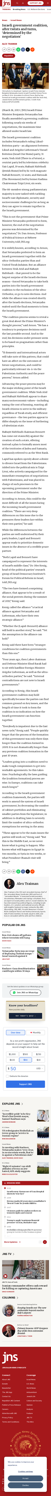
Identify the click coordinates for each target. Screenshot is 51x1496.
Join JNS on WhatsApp (27, 992)
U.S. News (5, 1111)
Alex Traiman (9, 44)
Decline (25, 1485)
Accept (25, 1478)
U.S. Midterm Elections (36, 9)
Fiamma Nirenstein (24, 1316)
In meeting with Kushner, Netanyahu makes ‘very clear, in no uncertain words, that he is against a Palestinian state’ (17, 1151)
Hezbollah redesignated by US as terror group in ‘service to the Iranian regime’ (24, 1231)
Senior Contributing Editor (27, 1304)
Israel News (16, 20)
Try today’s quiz (25, 1016)
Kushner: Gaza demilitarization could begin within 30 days (18, 969)
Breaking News (13, 1183)
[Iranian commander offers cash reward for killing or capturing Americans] (25, 1269)
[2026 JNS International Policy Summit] (25, 1445)
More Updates (11, 1242)
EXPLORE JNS (11, 1103)
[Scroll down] (45, 1242)
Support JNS (35, 3)
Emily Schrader (8, 1292)
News (4, 20)
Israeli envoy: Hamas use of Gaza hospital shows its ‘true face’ (25, 1192)
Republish (8, 55)
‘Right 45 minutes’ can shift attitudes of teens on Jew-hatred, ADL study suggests (16, 1168)
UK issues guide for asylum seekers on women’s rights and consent (24, 1212)
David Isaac (6, 941)
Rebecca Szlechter (9, 1174)
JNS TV (7, 1254)
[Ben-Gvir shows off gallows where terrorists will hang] (43, 937)
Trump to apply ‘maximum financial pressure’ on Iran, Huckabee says (23, 1221)
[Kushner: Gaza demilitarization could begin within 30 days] (43, 970)
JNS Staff (6, 959)
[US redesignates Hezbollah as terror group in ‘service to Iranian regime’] (43, 1132)
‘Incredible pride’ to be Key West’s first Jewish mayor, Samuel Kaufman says (16, 1116)
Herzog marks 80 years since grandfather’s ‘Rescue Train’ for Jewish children (26, 1202)
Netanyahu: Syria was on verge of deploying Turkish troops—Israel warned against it (18, 953)
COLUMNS (9, 1297)
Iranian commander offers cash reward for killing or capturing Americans (24, 1287)
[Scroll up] (40, 1242)
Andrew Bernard (9, 1122)
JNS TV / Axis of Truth (9, 1282)
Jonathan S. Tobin (24, 1336)
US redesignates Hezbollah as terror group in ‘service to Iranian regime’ (17, 1133)
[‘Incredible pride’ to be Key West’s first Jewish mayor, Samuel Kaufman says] (43, 1115)
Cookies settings (25, 1471)
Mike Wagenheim (8, 1139)
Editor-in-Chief (22, 1325)
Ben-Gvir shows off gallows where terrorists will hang (16, 936)
